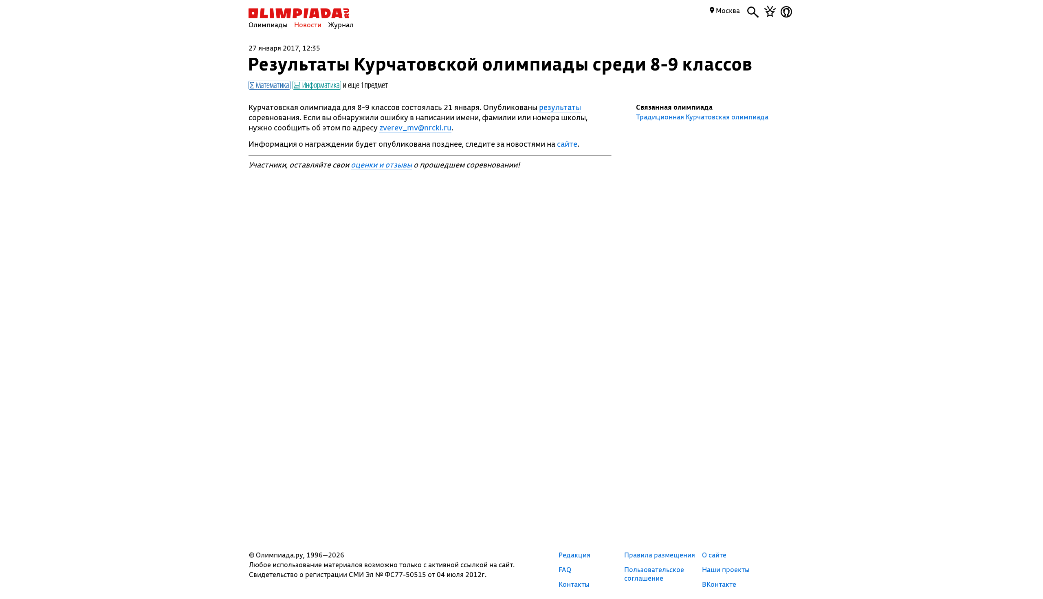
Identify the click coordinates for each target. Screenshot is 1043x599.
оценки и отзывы (381, 165)
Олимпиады (268, 24)
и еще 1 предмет (365, 85)
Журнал (341, 24)
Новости (307, 24)
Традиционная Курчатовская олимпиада (702, 117)
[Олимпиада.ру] (299, 13)
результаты (560, 107)
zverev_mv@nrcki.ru (415, 127)
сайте (567, 144)
